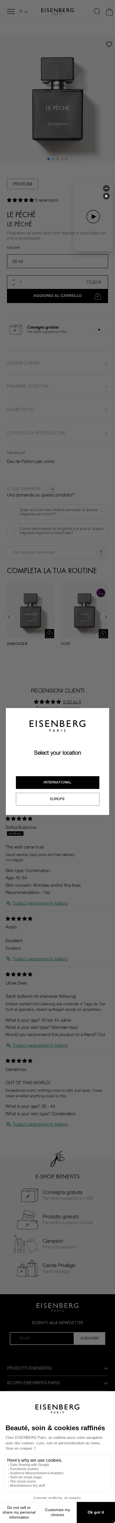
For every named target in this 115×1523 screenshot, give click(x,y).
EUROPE (57, 799)
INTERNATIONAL (57, 782)
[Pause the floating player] (106, 196)
